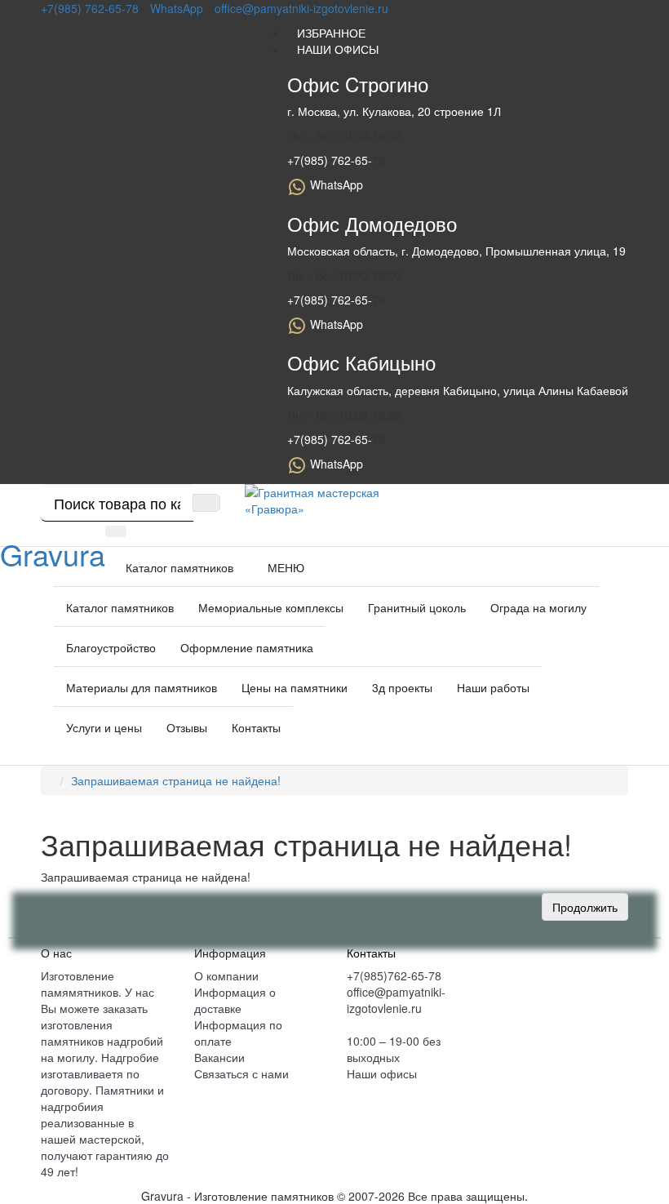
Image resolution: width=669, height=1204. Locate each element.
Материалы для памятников (141, 687)
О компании (226, 975)
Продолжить (585, 907)
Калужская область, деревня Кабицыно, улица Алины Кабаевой (457, 390)
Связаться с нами (241, 1073)
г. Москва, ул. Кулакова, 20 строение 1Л (394, 111)
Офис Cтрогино (357, 83)
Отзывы (186, 727)
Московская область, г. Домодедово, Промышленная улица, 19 (456, 250)
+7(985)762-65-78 (394, 975)
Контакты (256, 727)
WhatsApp (176, 8)
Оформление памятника (246, 647)
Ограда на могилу (538, 607)
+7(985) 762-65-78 (90, 8)
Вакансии (219, 1057)
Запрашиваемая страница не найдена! (176, 780)
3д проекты (402, 687)
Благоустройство (111, 647)
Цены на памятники (294, 687)
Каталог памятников (120, 607)
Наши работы (493, 687)
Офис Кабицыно (361, 362)
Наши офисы (382, 1073)
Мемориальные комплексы (270, 607)
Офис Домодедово (372, 223)
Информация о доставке (235, 1000)
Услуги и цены (104, 727)
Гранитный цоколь (417, 607)
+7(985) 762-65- (329, 160)
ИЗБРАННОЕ (326, 32)
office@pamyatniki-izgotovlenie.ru (301, 8)
